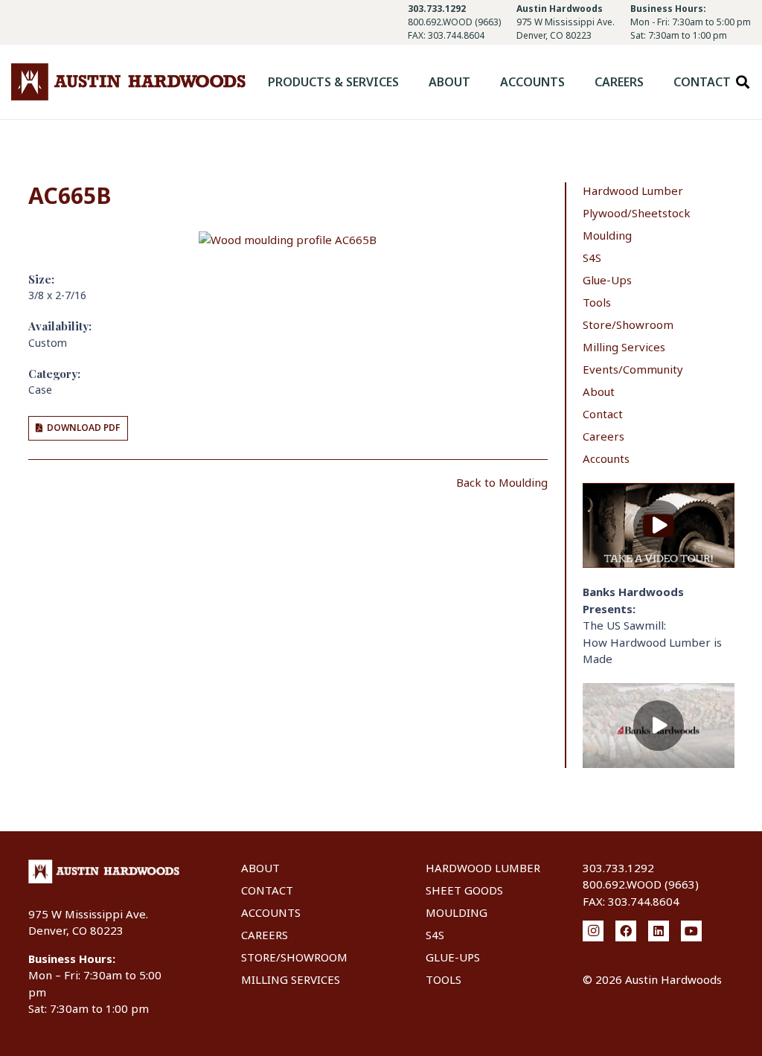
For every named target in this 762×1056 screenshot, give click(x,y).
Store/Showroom (628, 324)
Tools (597, 302)
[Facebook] (625, 931)
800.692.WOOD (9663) (454, 22)
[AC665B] (288, 239)
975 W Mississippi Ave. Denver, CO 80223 (565, 29)
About (599, 391)
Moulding (607, 235)
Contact (603, 413)
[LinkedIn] (658, 931)
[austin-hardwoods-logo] (128, 81)
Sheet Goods (464, 890)
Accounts (606, 458)
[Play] (658, 525)
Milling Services (624, 346)
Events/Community (633, 369)
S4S (592, 257)
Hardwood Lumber (633, 190)
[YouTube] (691, 931)
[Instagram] (593, 931)
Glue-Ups (607, 279)
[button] (409, 81)
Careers (603, 436)
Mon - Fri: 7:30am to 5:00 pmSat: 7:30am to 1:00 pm (690, 29)
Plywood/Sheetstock (637, 212)
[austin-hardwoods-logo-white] (104, 871)
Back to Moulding (502, 482)
